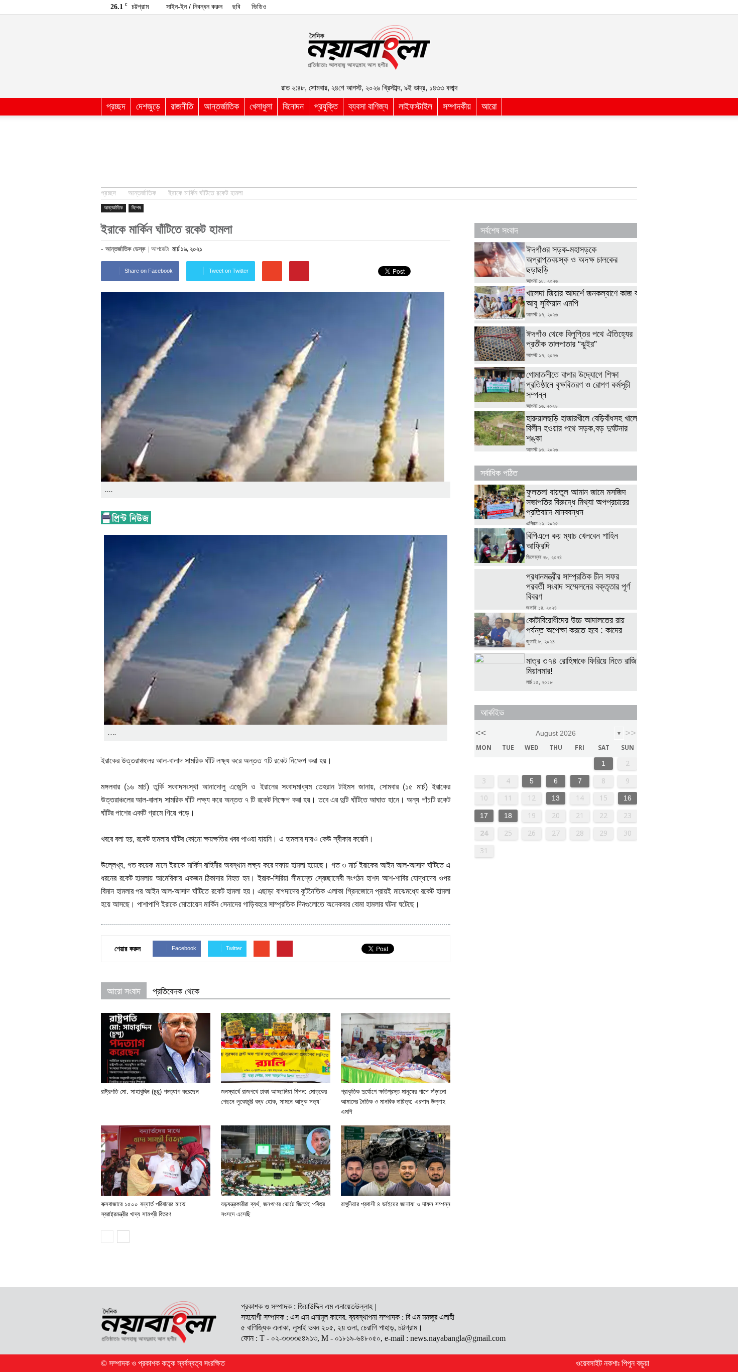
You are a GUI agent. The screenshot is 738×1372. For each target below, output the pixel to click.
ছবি (236, 7)
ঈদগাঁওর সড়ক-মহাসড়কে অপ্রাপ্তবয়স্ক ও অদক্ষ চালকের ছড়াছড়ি (572, 260)
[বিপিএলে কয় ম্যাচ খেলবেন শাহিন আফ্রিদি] (499, 545)
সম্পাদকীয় (457, 106)
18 (508, 816)
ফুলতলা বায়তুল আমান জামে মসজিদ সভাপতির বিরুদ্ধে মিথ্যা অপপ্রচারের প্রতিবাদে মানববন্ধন (577, 502)
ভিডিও (259, 7)
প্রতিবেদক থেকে (176, 991)
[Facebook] (629, 7)
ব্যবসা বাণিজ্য (368, 106)
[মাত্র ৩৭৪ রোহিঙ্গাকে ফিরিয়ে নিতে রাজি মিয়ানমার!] (499, 671)
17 (484, 816)
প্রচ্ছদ (116, 106)
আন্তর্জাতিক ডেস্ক (125, 249)
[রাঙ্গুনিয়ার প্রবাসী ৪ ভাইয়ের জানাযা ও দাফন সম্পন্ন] (395, 1160)
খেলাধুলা (261, 106)
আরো (489, 106)
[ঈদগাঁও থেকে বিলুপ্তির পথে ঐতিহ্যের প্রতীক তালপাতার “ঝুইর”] (499, 343)
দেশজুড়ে (148, 106)
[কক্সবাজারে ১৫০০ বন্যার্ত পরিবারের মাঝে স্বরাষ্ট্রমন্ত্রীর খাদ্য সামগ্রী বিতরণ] (155, 1160)
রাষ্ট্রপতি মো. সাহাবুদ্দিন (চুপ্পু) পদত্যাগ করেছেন (150, 1091)
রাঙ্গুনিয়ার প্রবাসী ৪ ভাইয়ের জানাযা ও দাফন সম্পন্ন (395, 1204)
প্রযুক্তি (326, 106)
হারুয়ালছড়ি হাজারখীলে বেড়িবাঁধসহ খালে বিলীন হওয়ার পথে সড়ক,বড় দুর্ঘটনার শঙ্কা (581, 428)
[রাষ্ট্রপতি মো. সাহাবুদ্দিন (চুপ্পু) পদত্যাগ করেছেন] (155, 1048)
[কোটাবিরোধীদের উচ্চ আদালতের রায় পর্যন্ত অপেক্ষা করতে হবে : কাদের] (499, 630)
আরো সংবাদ (124, 991)
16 (628, 798)
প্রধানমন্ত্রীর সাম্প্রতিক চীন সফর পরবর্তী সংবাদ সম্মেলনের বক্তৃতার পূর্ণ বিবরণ (578, 586)
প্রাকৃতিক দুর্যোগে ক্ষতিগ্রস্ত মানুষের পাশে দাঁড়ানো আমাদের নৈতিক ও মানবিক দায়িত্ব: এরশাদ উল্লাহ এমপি (393, 1101)
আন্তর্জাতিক (221, 106)
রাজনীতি (182, 106)
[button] (625, 107)
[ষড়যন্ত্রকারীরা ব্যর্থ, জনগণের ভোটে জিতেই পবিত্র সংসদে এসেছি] (275, 1160)
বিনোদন (293, 106)
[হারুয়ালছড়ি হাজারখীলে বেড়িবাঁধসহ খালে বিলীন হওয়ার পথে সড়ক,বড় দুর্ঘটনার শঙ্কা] (499, 428)
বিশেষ (136, 207)
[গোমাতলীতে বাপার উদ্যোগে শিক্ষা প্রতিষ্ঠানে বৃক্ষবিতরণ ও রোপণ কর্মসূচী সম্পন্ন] (499, 384)
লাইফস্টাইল (415, 106)
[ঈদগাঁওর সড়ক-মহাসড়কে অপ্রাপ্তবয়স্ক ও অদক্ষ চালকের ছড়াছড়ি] (499, 259)
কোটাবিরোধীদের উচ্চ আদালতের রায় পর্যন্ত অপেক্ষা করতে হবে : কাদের (575, 625)
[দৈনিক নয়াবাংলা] (369, 47)
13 (556, 798)
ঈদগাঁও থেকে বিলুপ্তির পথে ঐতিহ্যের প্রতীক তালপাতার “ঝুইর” (579, 339)
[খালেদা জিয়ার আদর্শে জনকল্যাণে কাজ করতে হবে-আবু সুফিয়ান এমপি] (499, 303)
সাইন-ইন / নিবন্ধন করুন (194, 7)
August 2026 (556, 733)
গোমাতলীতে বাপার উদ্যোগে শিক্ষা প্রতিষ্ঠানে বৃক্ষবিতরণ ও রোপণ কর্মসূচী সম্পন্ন (578, 385)
